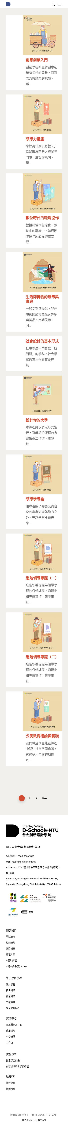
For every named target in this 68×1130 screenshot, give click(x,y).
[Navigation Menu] (60, 4)
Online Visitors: (18, 1114)
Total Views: (39, 1114)
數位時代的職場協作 (42, 218)
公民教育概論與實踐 (42, 736)
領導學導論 (35, 499)
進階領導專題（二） (42, 657)
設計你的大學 (37, 420)
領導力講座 (35, 139)
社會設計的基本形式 (42, 341)
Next (44, 798)
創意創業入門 (37, 60)
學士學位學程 (14, 978)
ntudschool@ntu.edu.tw (24, 861)
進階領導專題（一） (42, 578)
